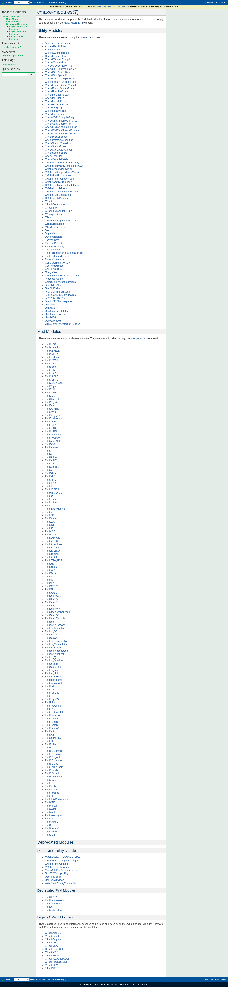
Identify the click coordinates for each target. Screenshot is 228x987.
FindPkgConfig (53, 705)
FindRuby (50, 744)
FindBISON (51, 360)
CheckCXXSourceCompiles (60, 69)
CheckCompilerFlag (56, 56)
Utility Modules (13, 19)
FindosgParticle (53, 647)
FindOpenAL (52, 599)
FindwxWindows (54, 910)
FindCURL (51, 389)
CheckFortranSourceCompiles (61, 85)
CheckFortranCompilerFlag (60, 78)
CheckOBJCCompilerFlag (59, 117)
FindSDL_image (54, 751)
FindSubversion (54, 776)
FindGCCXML (53, 441)
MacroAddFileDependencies (61, 870)
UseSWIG (50, 317)
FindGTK (50, 476)
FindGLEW (51, 457)
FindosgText (51, 670)
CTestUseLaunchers (56, 227)
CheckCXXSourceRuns (58, 72)
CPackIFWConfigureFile (58, 211)
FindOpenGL (52, 605)
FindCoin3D (51, 379)
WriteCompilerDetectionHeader (62, 324)
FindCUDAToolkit (54, 383)
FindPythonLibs (53, 903)
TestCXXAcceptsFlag (57, 873)
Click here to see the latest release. (108, 6)
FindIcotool (51, 502)
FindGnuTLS (52, 467)
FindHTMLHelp (53, 492)
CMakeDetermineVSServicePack (63, 857)
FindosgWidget (53, 683)
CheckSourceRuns (55, 146)
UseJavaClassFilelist (56, 311)
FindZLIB (50, 834)
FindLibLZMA (52, 550)
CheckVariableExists (56, 159)
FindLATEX (51, 541)
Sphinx (141, 984)
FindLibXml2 (52, 554)
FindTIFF (50, 796)
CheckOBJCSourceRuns (59, 123)
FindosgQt (50, 657)
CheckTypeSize (54, 156)
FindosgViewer (53, 676)
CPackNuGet (52, 955)
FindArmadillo (52, 347)
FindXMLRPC (52, 831)
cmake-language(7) (12, 47)
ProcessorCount (54, 278)
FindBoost (50, 366)
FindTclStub (51, 789)
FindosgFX (51, 634)
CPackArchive (53, 933)
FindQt (48, 907)
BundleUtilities (53, 49)
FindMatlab (51, 573)
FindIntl (49, 512)
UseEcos (50, 304)
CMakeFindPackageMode (59, 178)
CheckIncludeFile (54, 98)
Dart (47, 230)
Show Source (9, 64)
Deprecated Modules (16, 24)
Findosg (49, 621)
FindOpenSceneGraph (57, 612)
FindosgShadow (54, 660)
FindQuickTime (53, 738)
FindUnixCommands (56, 799)
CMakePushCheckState (58, 195)
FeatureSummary (54, 246)
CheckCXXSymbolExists (58, 75)
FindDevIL (50, 412)
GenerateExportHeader (58, 262)
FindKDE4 (51, 534)
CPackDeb (51, 942)
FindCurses (51, 392)
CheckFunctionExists (56, 91)
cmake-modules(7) (57, 2)
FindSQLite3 (52, 773)
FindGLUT (51, 460)
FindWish (50, 812)
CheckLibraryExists (55, 111)
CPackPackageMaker (57, 958)
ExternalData (52, 240)
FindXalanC (51, 821)
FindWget (50, 809)
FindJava (50, 521)
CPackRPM (51, 965)
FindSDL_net (52, 757)
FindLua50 (51, 567)
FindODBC (51, 592)
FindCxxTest (52, 399)
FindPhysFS (52, 699)
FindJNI (49, 525)
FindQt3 (49, 731)
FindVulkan (51, 805)
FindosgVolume (53, 679)
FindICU (49, 505)
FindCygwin (51, 402)
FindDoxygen (52, 415)
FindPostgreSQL (54, 712)
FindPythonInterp (54, 900)
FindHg (49, 486)
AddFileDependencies (57, 43)
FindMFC (50, 576)
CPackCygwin (53, 939)
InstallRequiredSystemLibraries (62, 275)
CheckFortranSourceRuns (59, 88)
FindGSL (50, 470)
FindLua (49, 563)
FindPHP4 (51, 696)
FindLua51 (51, 570)
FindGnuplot (52, 463)
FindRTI (49, 741)
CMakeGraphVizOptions (58, 182)
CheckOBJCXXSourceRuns (60, 133)
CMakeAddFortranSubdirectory (62, 162)
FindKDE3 (51, 531)
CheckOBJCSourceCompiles (61, 120)
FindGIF (49, 450)
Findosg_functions (55, 625)
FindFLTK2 (51, 431)
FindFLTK (50, 428)
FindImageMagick (55, 508)
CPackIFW (51, 207)
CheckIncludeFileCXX (57, 94)
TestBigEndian (53, 288)
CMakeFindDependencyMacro (62, 172)
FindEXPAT (51, 421)
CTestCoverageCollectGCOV (61, 220)
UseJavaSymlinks (55, 314)
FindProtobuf (52, 718)
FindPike (50, 702)
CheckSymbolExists (56, 152)
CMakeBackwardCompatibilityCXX (64, 165)
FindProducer (52, 715)
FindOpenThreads (55, 618)
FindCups (50, 386)
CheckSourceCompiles (58, 143)
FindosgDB (51, 631)
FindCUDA (51, 897)
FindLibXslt (51, 557)
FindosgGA (51, 638)
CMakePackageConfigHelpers (62, 185)
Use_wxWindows (54, 880)
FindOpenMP (52, 609)
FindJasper (51, 518)
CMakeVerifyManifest (56, 198)
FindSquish (51, 770)
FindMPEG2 (52, 586)
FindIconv (50, 499)
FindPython (51, 722)
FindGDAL (51, 444)
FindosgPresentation (56, 650)
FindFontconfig (53, 434)
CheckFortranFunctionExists (60, 82)
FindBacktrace (53, 357)
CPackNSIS (51, 952)
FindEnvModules (54, 418)
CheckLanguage (54, 107)
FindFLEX (50, 425)
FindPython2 (52, 725)
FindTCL (50, 783)
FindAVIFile (51, 354)
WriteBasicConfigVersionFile (61, 883)
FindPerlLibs (52, 692)
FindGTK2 (50, 479)
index (223, 2)
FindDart (50, 405)
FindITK (49, 515)
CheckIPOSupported (56, 104)
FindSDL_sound (54, 760)
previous (209, 2)
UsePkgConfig (53, 876)
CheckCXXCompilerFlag (58, 65)
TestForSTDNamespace (58, 301)
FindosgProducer (54, 654)
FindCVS (50, 395)
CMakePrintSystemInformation (61, 191)
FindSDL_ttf (51, 763)
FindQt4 (49, 734)
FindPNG (50, 709)
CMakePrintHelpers (56, 188)
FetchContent (52, 249)
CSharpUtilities (53, 214)
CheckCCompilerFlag (57, 53)
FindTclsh (50, 786)
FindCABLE (51, 376)
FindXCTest (51, 825)
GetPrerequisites (54, 265)
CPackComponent (55, 204)
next (217, 2)
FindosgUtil (51, 673)
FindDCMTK (52, 408)
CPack (48, 201)
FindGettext (51, 447)
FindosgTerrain (53, 667)
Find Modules (13, 21)
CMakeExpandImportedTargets (62, 860)
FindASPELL (52, 350)
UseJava (50, 307)
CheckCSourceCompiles (58, 59)
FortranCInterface (54, 259)
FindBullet (50, 370)
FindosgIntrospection (56, 641)
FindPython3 (52, 728)
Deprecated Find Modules (17, 32)
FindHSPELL (52, 489)
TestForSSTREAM (55, 298)
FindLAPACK (52, 537)
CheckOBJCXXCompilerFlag (61, 127)
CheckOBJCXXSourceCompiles (63, 130)
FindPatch (50, 686)
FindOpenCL (52, 602)
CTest (48, 217)
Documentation (37, 2)
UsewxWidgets (53, 320)
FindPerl (49, 689)
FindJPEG (50, 528)
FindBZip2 (51, 373)
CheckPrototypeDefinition (59, 140)
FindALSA (50, 344)
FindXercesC (52, 828)
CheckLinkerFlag (54, 114)
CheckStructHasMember (58, 149)
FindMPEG (51, 583)
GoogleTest (51, 272)
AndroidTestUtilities (55, 46)
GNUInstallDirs (53, 269)
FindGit (49, 454)
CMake (8, 2)
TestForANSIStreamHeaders (60, 295)
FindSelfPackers (54, 767)
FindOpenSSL (53, 615)
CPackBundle (52, 936)
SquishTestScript (54, 285)
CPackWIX (51, 968)
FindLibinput (52, 547)
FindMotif (50, 579)
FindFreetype (52, 437)
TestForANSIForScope (57, 291)
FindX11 (49, 818)
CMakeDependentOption (58, 169)
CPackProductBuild (56, 962)
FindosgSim (51, 663)
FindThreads (52, 792)
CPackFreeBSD (54, 949)
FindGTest (50, 473)
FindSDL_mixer (53, 754)
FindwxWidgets (53, 815)
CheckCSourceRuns (56, 62)
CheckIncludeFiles (55, 101)
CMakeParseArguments (58, 867)
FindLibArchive (53, 544)
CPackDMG (51, 945)
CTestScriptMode (54, 224)
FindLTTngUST (53, 560)
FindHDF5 (51, 483)
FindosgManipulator (56, 644)
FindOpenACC (53, 596)
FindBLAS (50, 363)
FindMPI (49, 589)
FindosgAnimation (55, 628)
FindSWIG (50, 780)
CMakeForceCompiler (57, 864)
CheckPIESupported (56, 136)
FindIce (49, 496)
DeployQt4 (51, 233)
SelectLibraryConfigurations (60, 282)
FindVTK (50, 802)
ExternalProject (53, 243)
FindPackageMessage (57, 256)
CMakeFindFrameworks (58, 175)
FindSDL (50, 747)
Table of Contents (14, 12)
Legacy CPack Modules (16, 37)
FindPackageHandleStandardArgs (64, 253)
